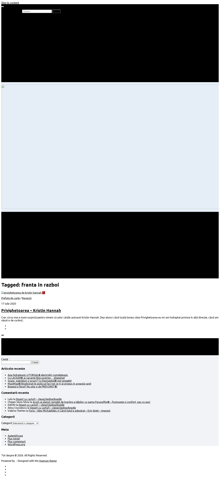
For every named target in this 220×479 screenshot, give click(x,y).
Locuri (17, 72)
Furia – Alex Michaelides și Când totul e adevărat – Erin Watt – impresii (69, 410)
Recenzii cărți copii (25, 22)
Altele (11, 51)
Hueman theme (48, 460)
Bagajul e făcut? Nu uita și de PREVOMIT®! (32, 386)
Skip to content (10, 2)
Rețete (11, 48)
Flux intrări (14, 438)
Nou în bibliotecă (24, 25)
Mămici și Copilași (18, 40)
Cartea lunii (20, 34)
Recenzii (19, 19)
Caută (4, 359)
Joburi (18, 43)
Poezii (17, 28)
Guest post (20, 60)
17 (43, 292)
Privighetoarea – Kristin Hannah (31, 310)
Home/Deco (21, 54)
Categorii (6, 423)
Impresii (12, 63)
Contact (12, 80)
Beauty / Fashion (17, 46)
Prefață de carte (17, 17)
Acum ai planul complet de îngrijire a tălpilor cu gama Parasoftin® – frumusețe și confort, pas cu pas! (91, 402)
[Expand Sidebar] (2, 335)
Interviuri (19, 31)
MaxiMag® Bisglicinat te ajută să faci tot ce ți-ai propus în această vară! (49, 383)
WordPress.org (16, 444)
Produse (19, 69)
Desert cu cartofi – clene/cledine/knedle (39, 399)
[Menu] (2, 6)
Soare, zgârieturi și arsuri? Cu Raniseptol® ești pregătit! (40, 380)
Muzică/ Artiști (22, 74)
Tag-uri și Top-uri (24, 37)
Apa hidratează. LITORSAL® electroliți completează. (38, 375)
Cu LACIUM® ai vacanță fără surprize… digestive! (36, 377)
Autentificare (15, 435)
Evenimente (21, 77)
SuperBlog (20, 57)
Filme (17, 66)
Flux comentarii (17, 441)
